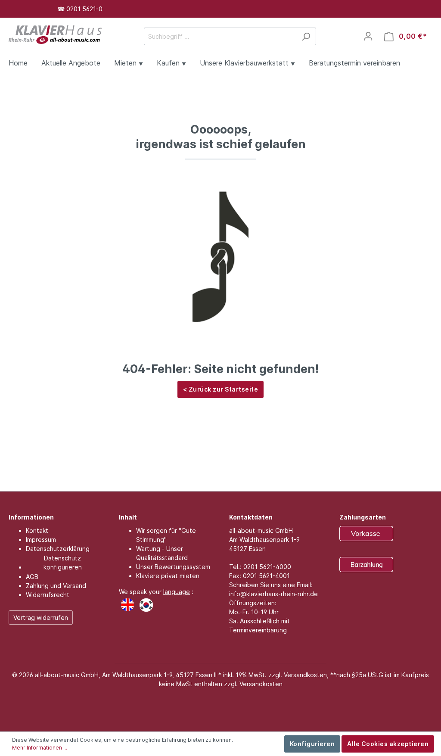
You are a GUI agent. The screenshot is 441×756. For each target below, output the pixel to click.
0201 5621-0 (84, 8)
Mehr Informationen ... (39, 747)
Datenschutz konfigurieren (62, 562)
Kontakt (37, 530)
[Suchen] (306, 36)
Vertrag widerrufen (40, 617)
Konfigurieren (312, 743)
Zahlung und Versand (56, 585)
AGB (32, 576)
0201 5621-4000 (267, 566)
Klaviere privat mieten (167, 575)
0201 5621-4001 (266, 575)
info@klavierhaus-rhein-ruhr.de (273, 593)
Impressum (41, 539)
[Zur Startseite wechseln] (55, 33)
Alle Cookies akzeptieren (388, 743)
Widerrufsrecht (47, 594)
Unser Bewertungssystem (173, 566)
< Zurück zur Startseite (220, 389)
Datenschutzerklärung (58, 548)
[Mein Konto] (368, 36)
